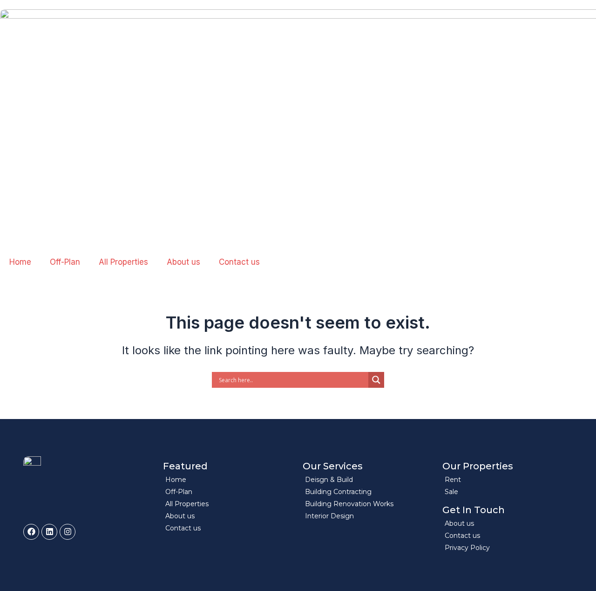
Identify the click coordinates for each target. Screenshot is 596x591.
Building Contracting (338, 492)
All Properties (123, 262)
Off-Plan (65, 262)
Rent (453, 479)
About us (183, 262)
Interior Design (329, 516)
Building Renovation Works (349, 504)
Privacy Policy (467, 547)
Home (20, 262)
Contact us (239, 262)
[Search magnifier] (376, 380)
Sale (451, 492)
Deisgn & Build (329, 479)
